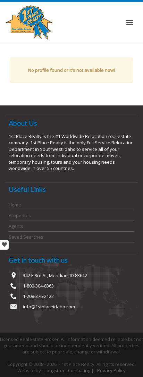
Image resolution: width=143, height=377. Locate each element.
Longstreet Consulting (67, 370)
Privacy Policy (111, 370)
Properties (20, 215)
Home (15, 205)
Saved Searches (26, 237)
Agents (16, 226)
